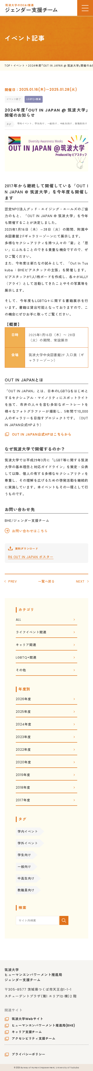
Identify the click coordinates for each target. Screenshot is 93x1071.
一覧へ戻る (46, 581)
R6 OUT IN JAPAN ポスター (31, 556)
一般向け (24, 866)
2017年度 (23, 800)
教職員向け (26, 890)
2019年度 (23, 775)
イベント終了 (14, 99)
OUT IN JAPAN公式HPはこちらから (42, 434)
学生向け (24, 855)
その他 (21, 670)
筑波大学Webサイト (27, 1019)
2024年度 (23, 725)
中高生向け (26, 878)
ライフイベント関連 (31, 632)
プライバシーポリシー (28, 1054)
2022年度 (23, 750)
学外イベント (28, 843)
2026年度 (23, 699)
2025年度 (23, 712)
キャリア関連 (26, 645)
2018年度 (23, 788)
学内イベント (28, 831)
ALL (18, 620)
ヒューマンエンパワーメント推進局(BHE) (43, 1025)
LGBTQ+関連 (33, 99)
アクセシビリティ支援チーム (34, 1038)
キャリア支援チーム (27, 1032)
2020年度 (23, 762)
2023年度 (23, 737)
